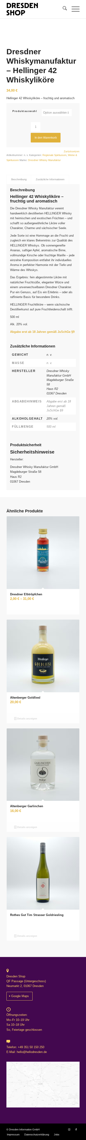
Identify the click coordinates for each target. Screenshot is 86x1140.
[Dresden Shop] (35, 9)
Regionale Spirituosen (54, 155)
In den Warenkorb (46, 137)
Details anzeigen (27, 718)
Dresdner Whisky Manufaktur (44, 160)
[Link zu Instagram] (69, 1129)
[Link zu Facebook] (76, 1129)
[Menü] (73, 9)
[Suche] (62, 9)
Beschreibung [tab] (19, 179)
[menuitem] (62, 9)
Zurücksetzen (71, 151)
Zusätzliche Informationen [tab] (50, 179)
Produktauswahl (24, 111)
